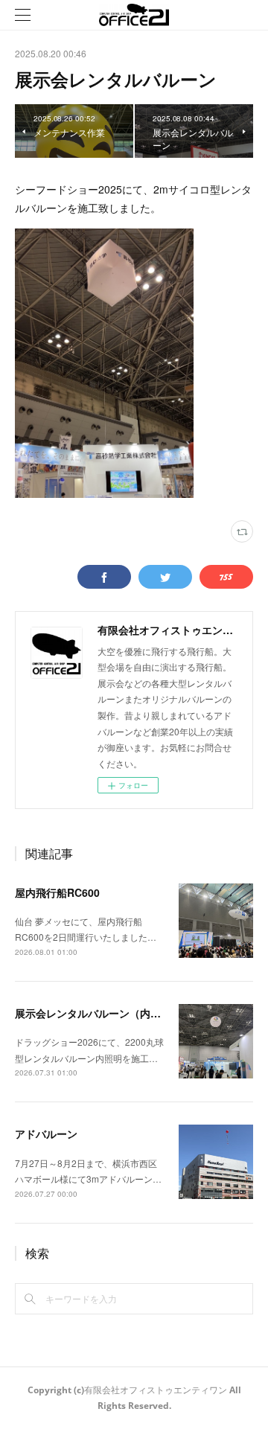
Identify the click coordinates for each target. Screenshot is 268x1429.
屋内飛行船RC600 (57, 892)
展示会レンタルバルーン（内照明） (98, 1013)
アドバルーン (46, 1133)
